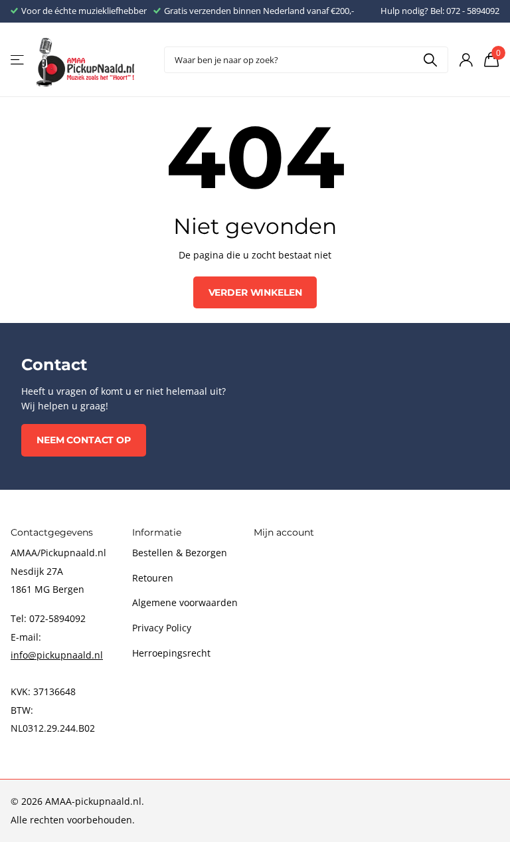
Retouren (152, 578)
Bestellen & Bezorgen (179, 552)
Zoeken (430, 60)
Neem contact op (84, 440)
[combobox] (306, 60)
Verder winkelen (255, 292)
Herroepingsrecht (171, 653)
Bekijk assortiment (18, 60)
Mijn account (284, 532)
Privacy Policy (161, 627)
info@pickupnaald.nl (57, 655)
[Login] (466, 60)
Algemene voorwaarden (185, 602)
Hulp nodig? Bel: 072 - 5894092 (440, 11)
